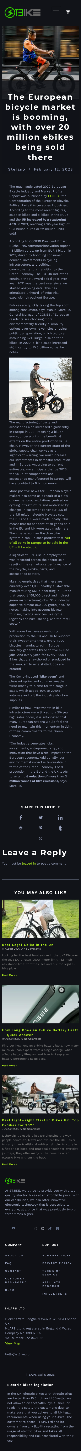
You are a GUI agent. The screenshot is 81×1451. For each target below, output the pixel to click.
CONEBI (54, 196)
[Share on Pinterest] (40, 828)
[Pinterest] (42, 1227)
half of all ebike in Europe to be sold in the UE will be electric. (39, 542)
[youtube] (13, 1227)
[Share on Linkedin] (60, 817)
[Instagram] (35, 1227)
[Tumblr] (57, 1227)
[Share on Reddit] (20, 828)
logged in (29, 863)
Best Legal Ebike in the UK (28, 945)
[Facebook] (6, 1227)
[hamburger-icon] (56, 9)
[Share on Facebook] (20, 817)
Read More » (9, 975)
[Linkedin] (28, 1227)
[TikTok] (50, 1227)
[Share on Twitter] (40, 817)
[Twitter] (21, 1227)
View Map (12, 1343)
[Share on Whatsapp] (40, 838)
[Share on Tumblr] (60, 828)
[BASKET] (68, 11)
